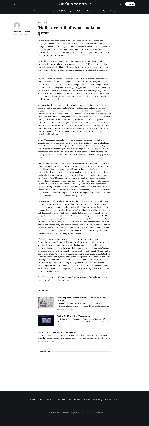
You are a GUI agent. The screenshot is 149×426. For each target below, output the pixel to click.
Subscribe (130, 4)
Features (43, 11)
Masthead (50, 400)
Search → (117, 400)
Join (69, 400)
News (35, 11)
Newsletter (32, 400)
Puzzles (97, 11)
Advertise (77, 400)
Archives (87, 400)
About (105, 11)
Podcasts (80, 11)
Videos (89, 11)
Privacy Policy (97, 400)
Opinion (52, 11)
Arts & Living (62, 11)
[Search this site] (14, 4)
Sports (71, 11)
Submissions (61, 400)
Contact (112, 11)
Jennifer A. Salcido (22, 32)
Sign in (120, 4)
